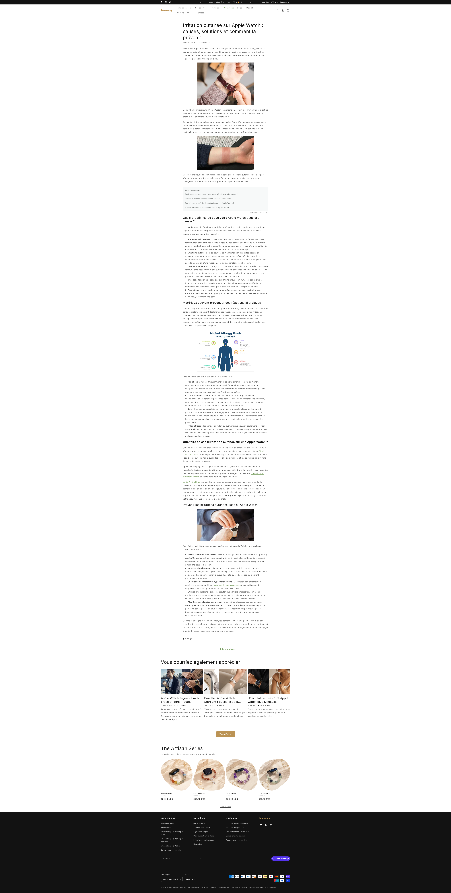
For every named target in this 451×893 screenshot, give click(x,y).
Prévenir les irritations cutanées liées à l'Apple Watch (207, 207)
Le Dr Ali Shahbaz (191, 482)
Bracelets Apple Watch (170, 846)
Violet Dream (231, 793)
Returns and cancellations (236, 840)
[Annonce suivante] (250, 2)
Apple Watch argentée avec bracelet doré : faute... (180, 699)
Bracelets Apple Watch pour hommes (172, 840)
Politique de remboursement (198, 887)
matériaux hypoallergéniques (227, 585)
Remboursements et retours (237, 832)
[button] (202, 7)
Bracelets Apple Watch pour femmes (172, 833)
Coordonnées (271, 887)
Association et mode (201, 827)
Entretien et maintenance (203, 840)
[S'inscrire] (200, 858)
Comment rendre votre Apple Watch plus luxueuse (268, 699)
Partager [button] (188, 639)
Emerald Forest (264, 793)
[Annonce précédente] (200, 2)
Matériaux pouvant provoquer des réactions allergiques (208, 199)
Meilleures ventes (168, 823)
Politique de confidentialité (219, 887)
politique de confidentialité (237, 823)
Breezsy (170, 887)
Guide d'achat (199, 823)
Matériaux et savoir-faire (203, 836)
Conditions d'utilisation (235, 836)
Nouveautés (166, 827)
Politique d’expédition (256, 887)
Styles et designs (200, 832)
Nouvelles (197, 844)
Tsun (266, 212)
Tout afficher (226, 734)
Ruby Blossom (198, 793)
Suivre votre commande (171, 850)
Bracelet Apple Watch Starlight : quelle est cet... (222, 699)
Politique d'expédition (235, 827)
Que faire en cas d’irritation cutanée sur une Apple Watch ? (209, 203)
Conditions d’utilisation (239, 887)
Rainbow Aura (166, 793)
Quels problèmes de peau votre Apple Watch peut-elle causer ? (211, 194)
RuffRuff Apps (257, 212)
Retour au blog (227, 649)
